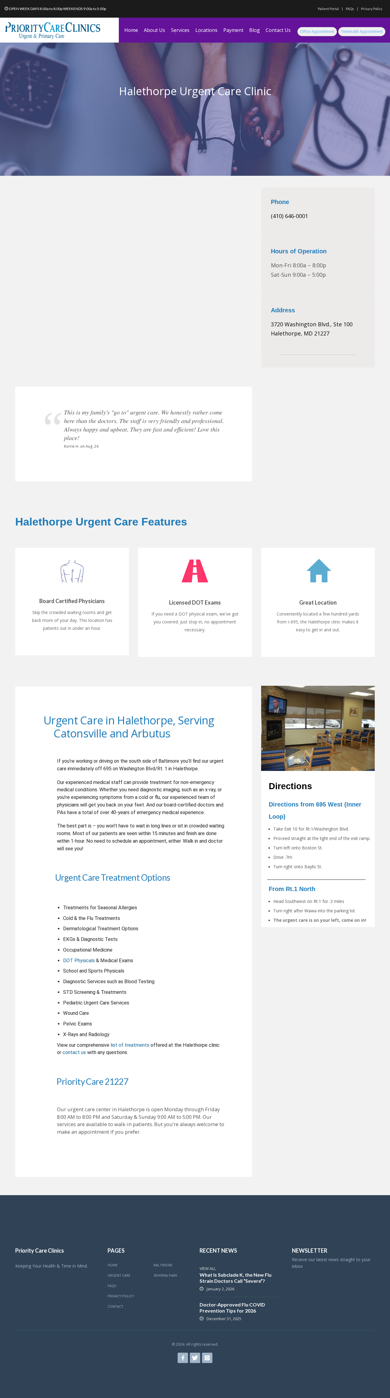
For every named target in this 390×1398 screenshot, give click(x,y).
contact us (74, 1052)
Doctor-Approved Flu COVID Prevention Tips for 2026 (232, 1307)
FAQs (350, 9)
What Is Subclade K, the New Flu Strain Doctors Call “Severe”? (235, 1278)
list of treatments (130, 1045)
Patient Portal (328, 9)
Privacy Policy (371, 9)
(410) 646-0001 (289, 216)
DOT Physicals (79, 960)
